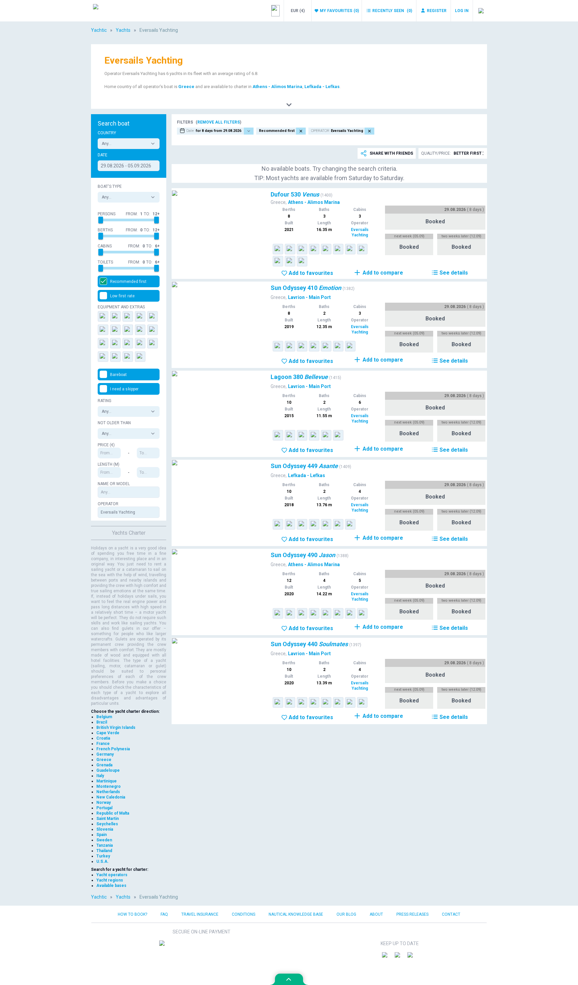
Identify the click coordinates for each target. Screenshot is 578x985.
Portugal (104, 808)
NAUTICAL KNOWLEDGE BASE (296, 914)
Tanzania (104, 845)
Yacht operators (111, 875)
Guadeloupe (108, 770)
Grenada (104, 765)
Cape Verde (107, 733)
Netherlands (108, 791)
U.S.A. (102, 861)
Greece (186, 86)
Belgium (104, 716)
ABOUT (376, 914)
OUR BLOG (346, 914)
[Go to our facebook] (387, 957)
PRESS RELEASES (412, 914)
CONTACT (451, 914)
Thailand (104, 850)
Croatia (103, 738)
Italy (100, 775)
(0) (339, 10)
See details (454, 273)
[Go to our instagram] (400, 957)
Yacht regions (109, 880)
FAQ (164, 914)
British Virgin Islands (115, 727)
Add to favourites (311, 273)
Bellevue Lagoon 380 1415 (203, 375)
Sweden (104, 840)
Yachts (123, 30)
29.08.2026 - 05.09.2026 (126, 165)
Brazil (101, 722)
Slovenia (104, 829)
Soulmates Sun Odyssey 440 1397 (212, 642)
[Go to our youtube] (412, 957)
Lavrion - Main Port (309, 297)
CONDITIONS (243, 914)
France (103, 743)
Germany (105, 754)
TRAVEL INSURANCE (199, 914)
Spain (101, 834)
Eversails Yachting (360, 232)
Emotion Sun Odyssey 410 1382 (209, 286)
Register (437, 10)
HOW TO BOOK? (132, 914)
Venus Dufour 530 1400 (199, 192)
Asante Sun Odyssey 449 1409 (208, 464)
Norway (103, 802)
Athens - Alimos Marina (277, 86)
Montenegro (108, 786)
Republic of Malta (112, 813)
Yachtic (99, 30)
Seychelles (107, 824)
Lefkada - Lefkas (322, 86)
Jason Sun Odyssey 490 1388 (207, 553)
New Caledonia (110, 797)
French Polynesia (113, 749)
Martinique (106, 781)
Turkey (103, 856)
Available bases (111, 885)
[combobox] (129, 143)
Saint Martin (107, 818)
